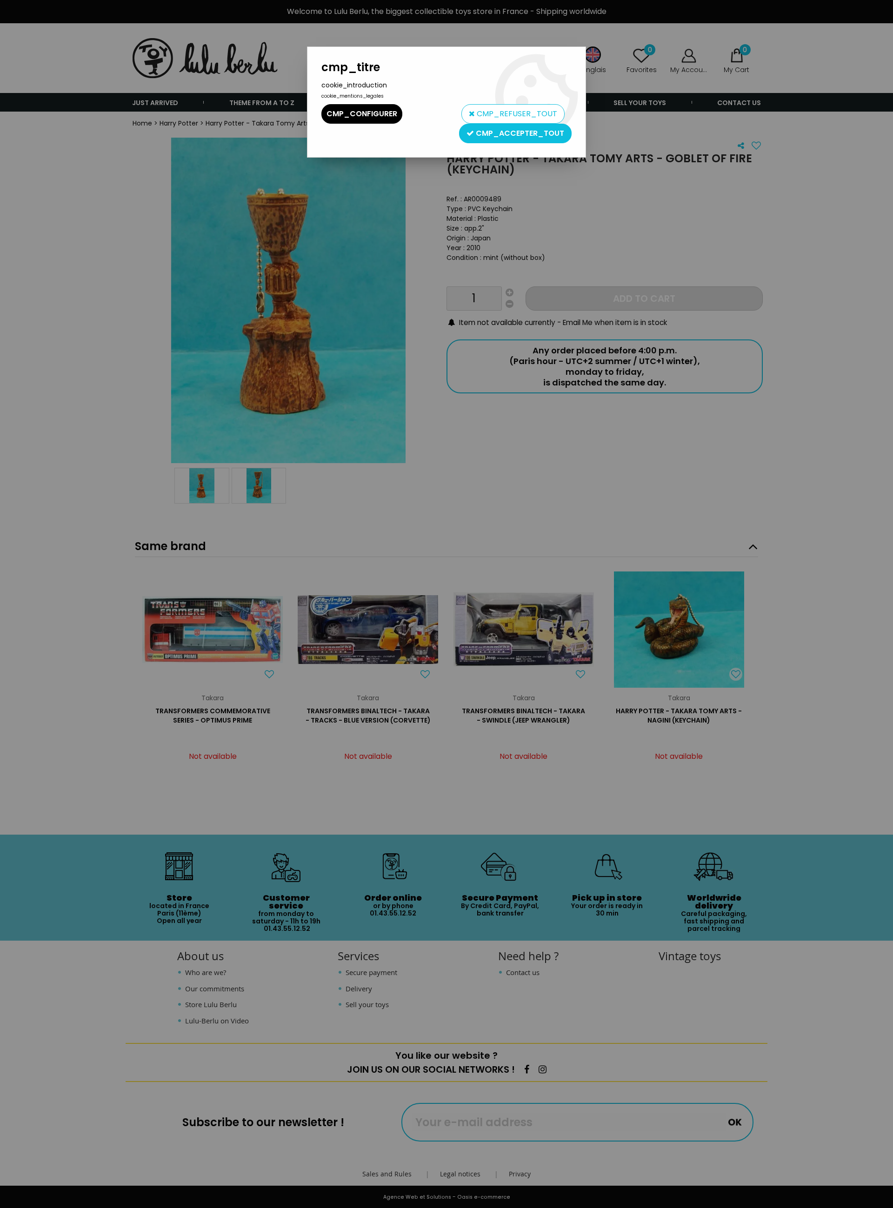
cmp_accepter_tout (519, 133)
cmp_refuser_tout (516, 113)
